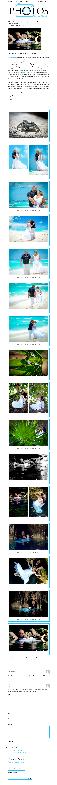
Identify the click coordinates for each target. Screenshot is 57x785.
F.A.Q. (32, 1)
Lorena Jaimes (20, 99)
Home (46, 1)
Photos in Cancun (12, 57)
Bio (21, 1)
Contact (26, 1)
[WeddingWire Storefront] (29, 762)
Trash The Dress (19, 25)
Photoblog (10, 1)
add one (17, 666)
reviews (41, 63)
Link (9, 679)
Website (9, 719)
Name (9, 707)
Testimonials (39, 1)
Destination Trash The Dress (21, 753)
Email (9, 713)
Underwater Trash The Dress (19, 751)
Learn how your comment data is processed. (34, 747)
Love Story (25, 72)
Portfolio (11, 25)
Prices (16, 1)
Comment (10, 724)
